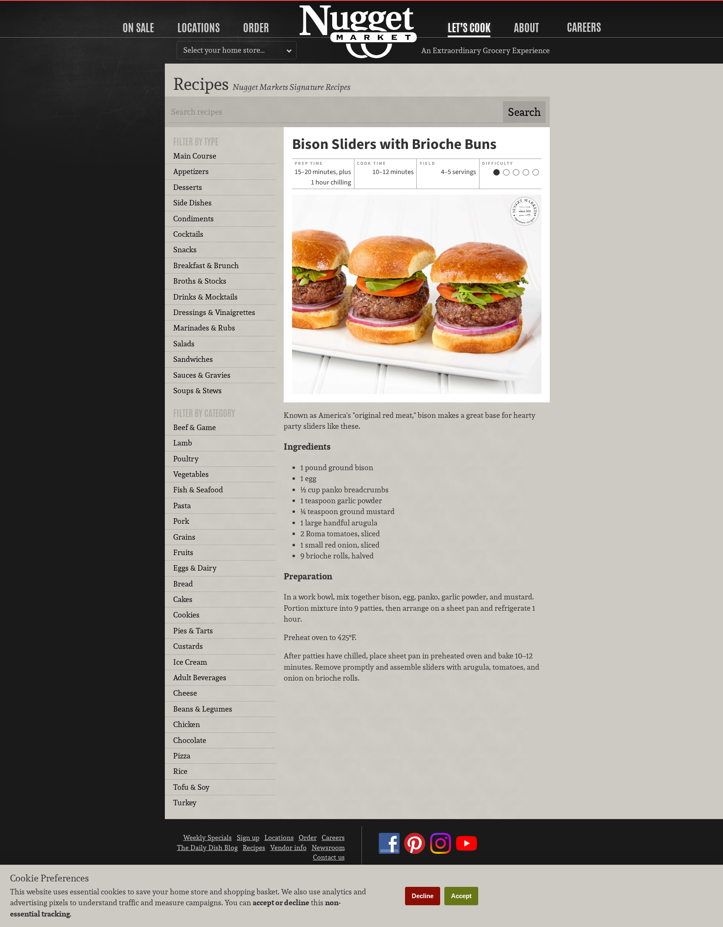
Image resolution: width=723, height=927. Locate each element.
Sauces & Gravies (202, 375)
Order (256, 28)
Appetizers (191, 171)
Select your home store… (224, 50)
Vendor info (288, 847)
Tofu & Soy (191, 787)
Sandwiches (193, 359)
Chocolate (189, 740)
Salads (184, 343)
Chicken (186, 724)
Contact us (329, 857)
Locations (198, 28)
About (526, 28)
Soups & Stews (197, 390)
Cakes (182, 599)
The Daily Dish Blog (207, 847)
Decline (422, 895)
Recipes (254, 847)
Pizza (181, 756)
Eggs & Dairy (195, 568)
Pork (181, 521)
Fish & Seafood (198, 489)
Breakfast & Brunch (206, 265)
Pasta (182, 505)
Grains (184, 537)
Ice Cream (190, 662)
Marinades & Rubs (204, 328)
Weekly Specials (207, 837)
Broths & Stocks (199, 281)
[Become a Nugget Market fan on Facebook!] (389, 851)
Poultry (186, 459)
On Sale (138, 28)
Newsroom (328, 847)
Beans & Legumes (202, 709)
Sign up (248, 837)
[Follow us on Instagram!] (440, 851)
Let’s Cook (469, 28)
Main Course (194, 156)
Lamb (182, 443)
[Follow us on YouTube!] (466, 851)
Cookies (186, 615)
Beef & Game (194, 427)
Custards (188, 646)
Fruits (183, 552)
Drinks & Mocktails (205, 297)
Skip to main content (40, 7)
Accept (461, 895)
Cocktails (188, 234)
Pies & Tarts (193, 630)
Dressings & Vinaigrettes (214, 312)
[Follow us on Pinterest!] (414, 851)
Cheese (185, 693)
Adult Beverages (199, 677)
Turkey (185, 802)
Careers (584, 27)
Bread (183, 584)
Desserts (187, 187)
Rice (180, 771)
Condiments (193, 218)
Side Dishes (192, 202)
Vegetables (191, 474)
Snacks (185, 249)
